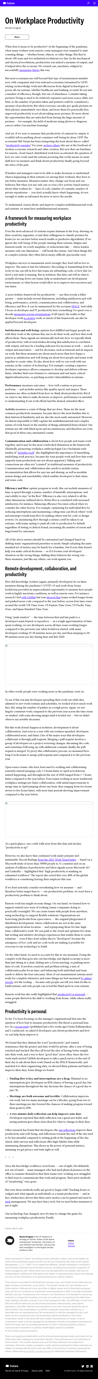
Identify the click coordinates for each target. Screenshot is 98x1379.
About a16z (37, 1371)
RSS (48, 1371)
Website (71, 1246)
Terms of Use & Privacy (17, 1371)
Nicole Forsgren (13, 28)
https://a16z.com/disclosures (37, 1351)
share (17, 37)
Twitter (71, 1243)
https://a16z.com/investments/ (22, 1331)
